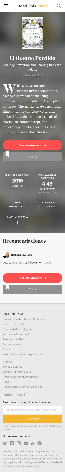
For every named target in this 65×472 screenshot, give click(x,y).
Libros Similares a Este (17, 371)
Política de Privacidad (16, 334)
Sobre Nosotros (12, 344)
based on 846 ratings (47, 192)
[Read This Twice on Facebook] (12, 443)
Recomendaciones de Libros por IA (24, 386)
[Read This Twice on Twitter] (5, 443)
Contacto (8, 349)
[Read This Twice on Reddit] (33, 443)
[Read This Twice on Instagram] (19, 443)
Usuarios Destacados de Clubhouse (24, 319)
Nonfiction (49, 206)
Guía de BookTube (14, 324)
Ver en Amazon (32, 145)
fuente (47, 262)
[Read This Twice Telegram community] (39, 443)
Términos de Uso (13, 339)
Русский (20, 394)
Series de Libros (12, 366)
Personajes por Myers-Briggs (20, 376)
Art (40, 206)
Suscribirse (33, 418)
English (7, 394)
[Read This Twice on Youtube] (26, 443)
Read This (32, 5)
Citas (6, 381)
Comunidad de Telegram (18, 329)
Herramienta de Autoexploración (23, 354)
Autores (7, 361)
